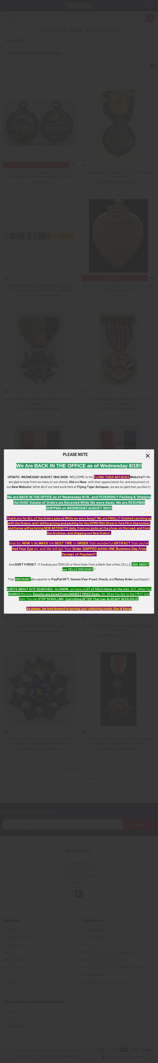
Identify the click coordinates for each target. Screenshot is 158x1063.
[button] (147, 455)
